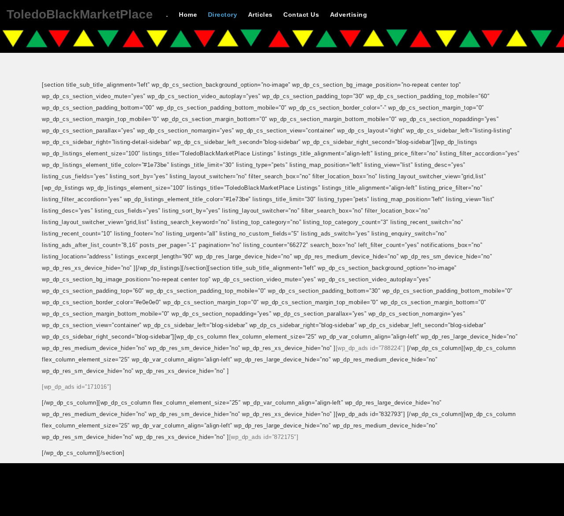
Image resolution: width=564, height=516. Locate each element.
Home (188, 14)
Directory (222, 14)
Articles (260, 14)
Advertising (348, 14)
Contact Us (301, 14)
